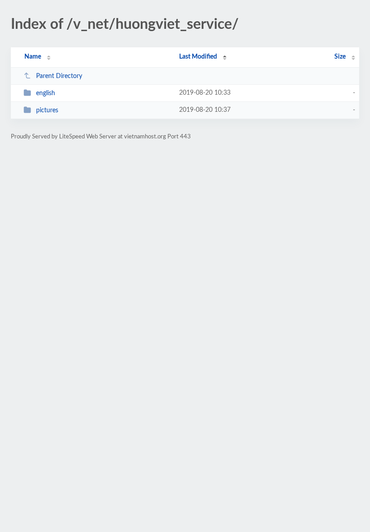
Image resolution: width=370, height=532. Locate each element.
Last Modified (198, 57)
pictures (47, 110)
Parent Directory (59, 76)
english (45, 93)
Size (340, 57)
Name (32, 57)
